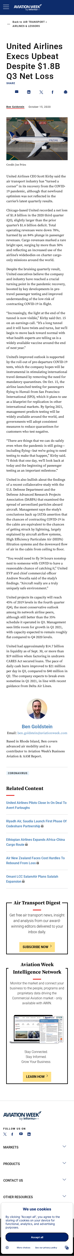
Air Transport (34, 22)
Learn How (35, 1077)
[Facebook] (13, 1135)
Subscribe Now (35, 947)
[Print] (66, 92)
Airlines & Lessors (26, 26)
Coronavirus (17, 773)
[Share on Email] (17, 92)
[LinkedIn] (29, 1135)
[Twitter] (5, 1135)
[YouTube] (21, 1135)
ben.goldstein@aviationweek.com (42, 733)
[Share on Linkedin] (29, 92)
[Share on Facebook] (53, 92)
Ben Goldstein (15, 106)
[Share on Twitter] (41, 92)
